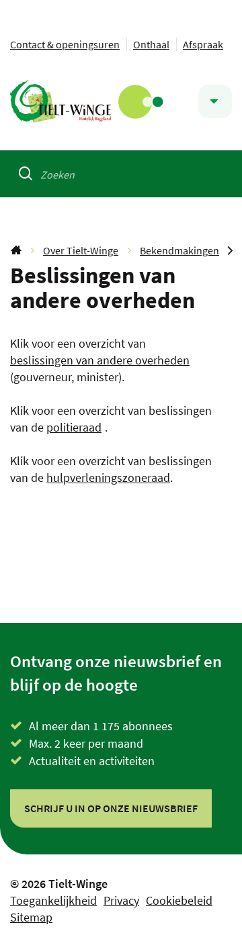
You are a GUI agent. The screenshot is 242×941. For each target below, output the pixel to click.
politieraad (74, 427)
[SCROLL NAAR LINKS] (230, 250)
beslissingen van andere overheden (100, 360)
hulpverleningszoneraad (108, 477)
